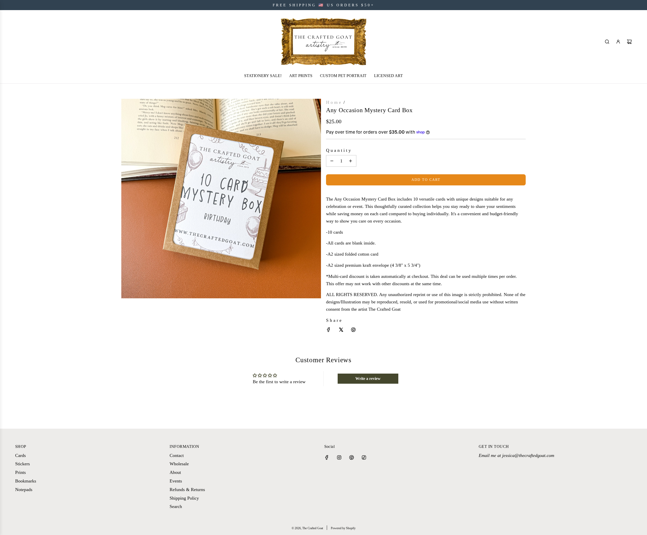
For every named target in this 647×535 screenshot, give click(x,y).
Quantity (339, 150)
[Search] (607, 41)
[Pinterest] (351, 457)
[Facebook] (326, 457)
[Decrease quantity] (331, 160)
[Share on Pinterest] (353, 330)
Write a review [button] (368, 378)
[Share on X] (340, 330)
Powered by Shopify (343, 528)
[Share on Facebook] (328, 330)
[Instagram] (339, 457)
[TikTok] (363, 457)
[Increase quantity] (350, 160)
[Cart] (629, 41)
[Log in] (618, 41)
